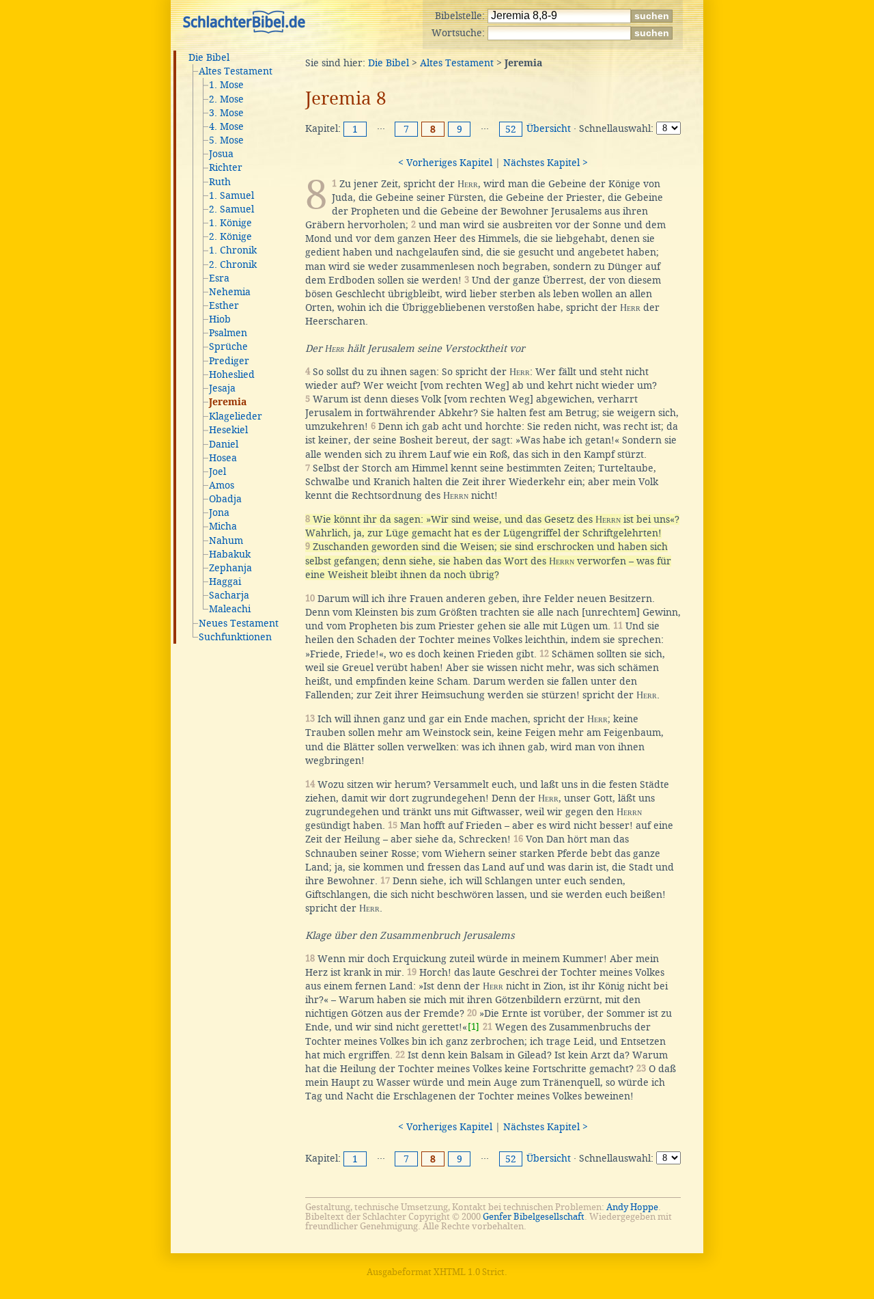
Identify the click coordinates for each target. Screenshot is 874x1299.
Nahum (226, 540)
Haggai (225, 581)
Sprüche (228, 346)
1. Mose (226, 84)
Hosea (223, 457)
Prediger (229, 360)
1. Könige (230, 222)
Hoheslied (232, 374)
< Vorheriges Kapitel (445, 162)
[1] (473, 1027)
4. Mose (226, 126)
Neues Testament (239, 623)
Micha (223, 526)
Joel (217, 471)
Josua (221, 153)
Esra (219, 278)
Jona (219, 512)
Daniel (223, 444)
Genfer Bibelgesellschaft (533, 1217)
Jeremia (227, 402)
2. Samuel (231, 209)
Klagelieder (235, 416)
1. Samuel (231, 195)
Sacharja (229, 595)
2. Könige (230, 236)
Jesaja (222, 388)
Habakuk (230, 554)
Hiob (220, 319)
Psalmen (228, 332)
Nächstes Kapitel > (545, 162)
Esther (224, 305)
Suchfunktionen (235, 636)
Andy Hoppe (632, 1207)
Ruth (220, 181)
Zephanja (230, 567)
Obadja (225, 498)
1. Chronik (233, 250)
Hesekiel (228, 429)
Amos (221, 485)
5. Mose (226, 140)
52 (510, 129)
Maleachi (230, 608)
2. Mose (226, 99)
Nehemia (230, 291)
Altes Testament (235, 71)
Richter (225, 167)
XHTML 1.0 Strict (469, 1272)
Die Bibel (208, 57)
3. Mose (226, 112)
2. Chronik (233, 264)
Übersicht (548, 128)
